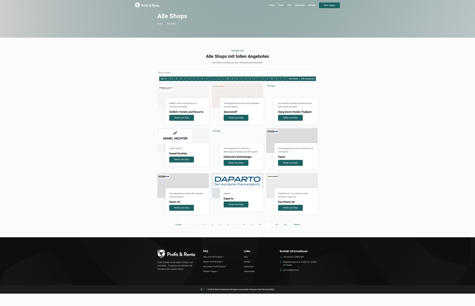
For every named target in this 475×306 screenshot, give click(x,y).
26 (285, 224)
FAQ (289, 5)
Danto (281, 156)
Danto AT (175, 201)
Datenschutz (249, 271)
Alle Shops (293, 79)
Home (272, 5)
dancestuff (230, 111)
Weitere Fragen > (210, 271)
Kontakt (312, 5)
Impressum (300, 5)
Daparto (229, 198)
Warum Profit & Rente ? (213, 262)
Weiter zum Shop (181, 118)
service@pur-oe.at (291, 270)
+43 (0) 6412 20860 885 (293, 257)
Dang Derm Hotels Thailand (294, 111)
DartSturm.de (286, 201)
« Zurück (178, 224)
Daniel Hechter (178, 153)
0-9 (171, 79)
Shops (281, 5)
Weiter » (297, 224)
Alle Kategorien (307, 79)
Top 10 (164, 79)
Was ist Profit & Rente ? (213, 257)
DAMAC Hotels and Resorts (186, 111)
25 (276, 224)
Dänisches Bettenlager (238, 156)
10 (260, 224)
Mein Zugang (329, 5)
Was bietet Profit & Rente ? (215, 266)
